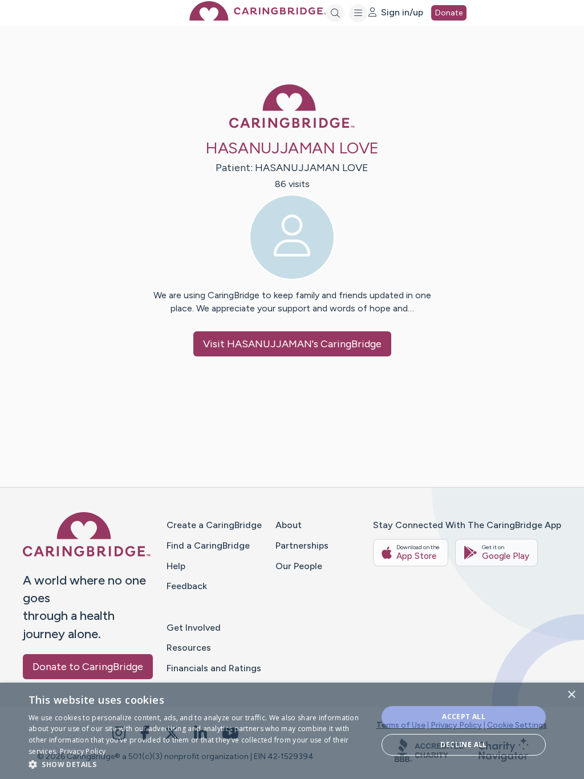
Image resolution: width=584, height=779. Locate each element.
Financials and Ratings (214, 668)
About (288, 525)
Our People (298, 566)
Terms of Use (400, 725)
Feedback (187, 586)
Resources (189, 647)
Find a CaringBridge (208, 545)
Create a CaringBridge (214, 525)
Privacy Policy (456, 725)
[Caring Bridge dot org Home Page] (257, 17)
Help (176, 566)
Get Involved (194, 627)
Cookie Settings (517, 725)
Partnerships (301, 545)
